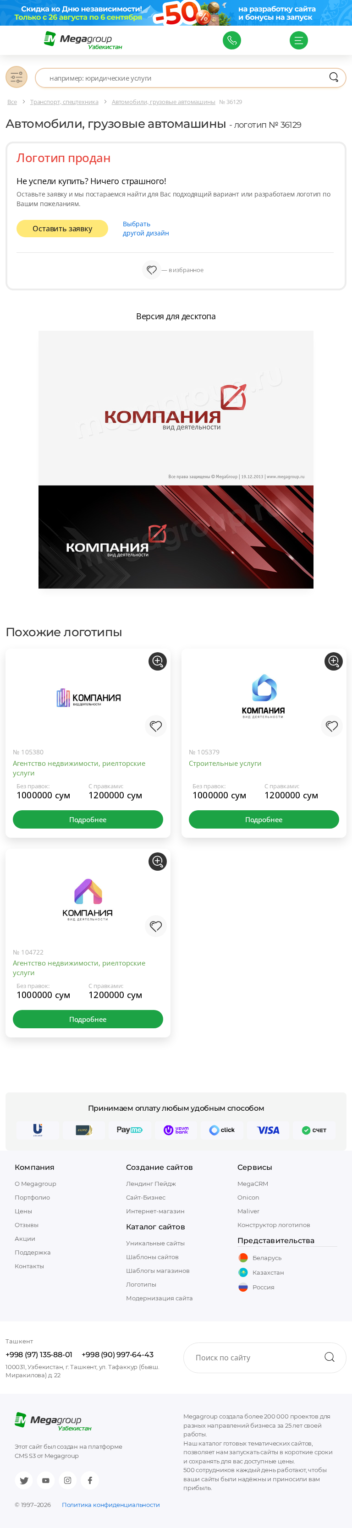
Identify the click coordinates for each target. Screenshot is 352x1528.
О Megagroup (35, 1183)
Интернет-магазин (155, 1211)
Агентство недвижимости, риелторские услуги (79, 768)
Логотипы (141, 1284)
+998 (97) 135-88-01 (39, 1354)
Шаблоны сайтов (152, 1257)
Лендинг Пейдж (151, 1183)
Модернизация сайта (159, 1298)
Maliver (248, 1211)
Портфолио (32, 1197)
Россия (264, 1287)
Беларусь (267, 1257)
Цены (23, 1211)
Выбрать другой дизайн (146, 228)
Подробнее (88, 819)
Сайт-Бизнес (145, 1197)
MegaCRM (252, 1183)
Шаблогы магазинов (158, 1270)
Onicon (248, 1197)
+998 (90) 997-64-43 (117, 1354)
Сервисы (254, 1167)
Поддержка (33, 1252)
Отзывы (26, 1224)
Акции (25, 1238)
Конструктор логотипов (273, 1224)
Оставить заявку (62, 229)
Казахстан (268, 1272)
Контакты (29, 1266)
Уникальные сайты (155, 1243)
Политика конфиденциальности (111, 1504)
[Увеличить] (157, 661)
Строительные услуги (225, 763)
